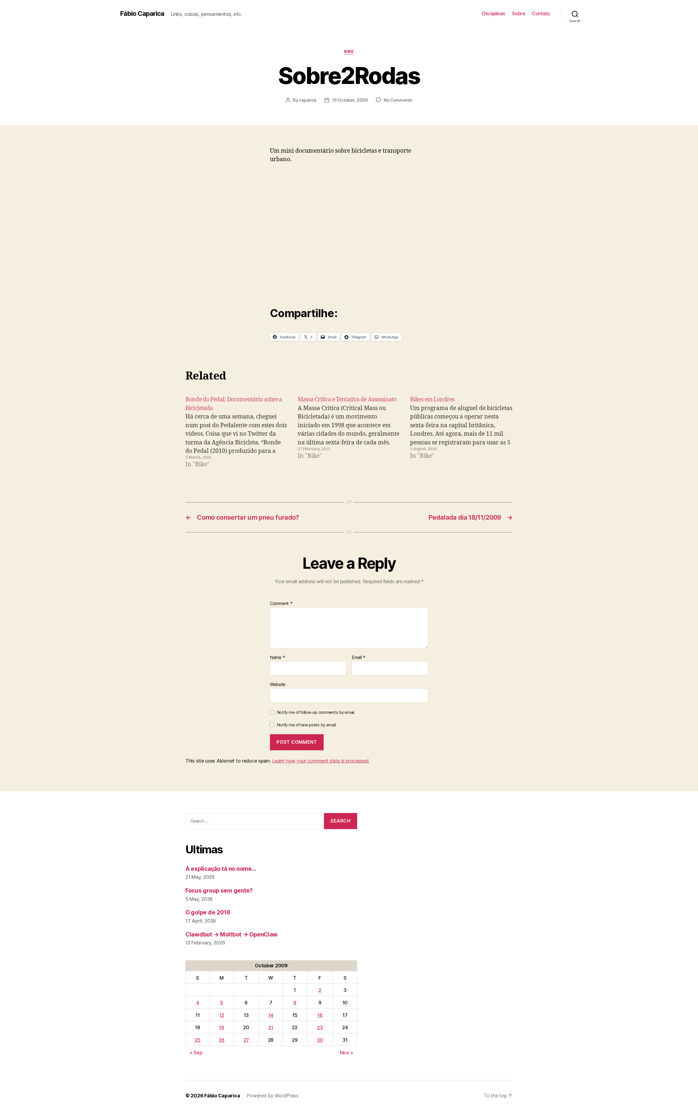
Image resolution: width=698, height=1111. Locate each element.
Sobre (518, 13)
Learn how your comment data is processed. (320, 761)
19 (221, 1027)
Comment (281, 603)
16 (319, 1015)
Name (277, 657)
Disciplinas (493, 13)
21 (270, 1027)
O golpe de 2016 (207, 912)
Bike (349, 51)
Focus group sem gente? (219, 890)
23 (320, 1027)
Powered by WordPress (272, 1095)
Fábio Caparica (142, 13)
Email (358, 657)
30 (320, 1040)
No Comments (398, 100)
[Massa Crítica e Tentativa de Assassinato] (349, 432)
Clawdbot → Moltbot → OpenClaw (231, 934)
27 (246, 1040)
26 (221, 1040)
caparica (307, 100)
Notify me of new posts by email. (307, 724)
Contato (541, 13)
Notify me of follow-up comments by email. (316, 712)
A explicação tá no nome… (220, 868)
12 (221, 1015)
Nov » (346, 1052)
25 (197, 1040)
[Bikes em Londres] (461, 432)
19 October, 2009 (350, 100)
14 (270, 1015)
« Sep (196, 1052)
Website (277, 684)
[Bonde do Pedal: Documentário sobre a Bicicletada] (236, 432)
